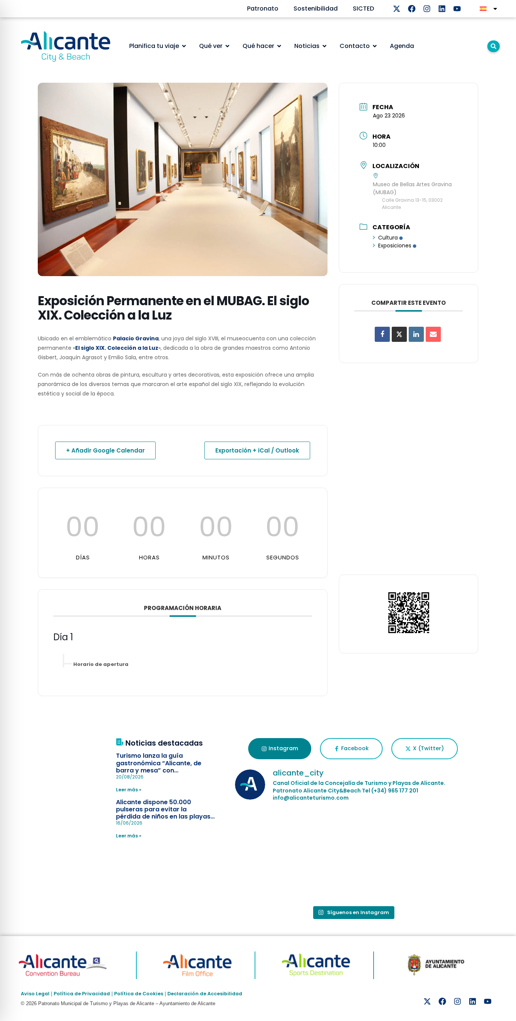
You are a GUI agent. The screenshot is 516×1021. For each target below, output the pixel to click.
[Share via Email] (433, 334)
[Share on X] (399, 334)
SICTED (363, 8)
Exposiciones (394, 245)
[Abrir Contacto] (375, 46)
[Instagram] (426, 8)
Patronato (262, 8)
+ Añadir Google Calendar (105, 450)
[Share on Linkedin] (416, 334)
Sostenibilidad (316, 8)
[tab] (279, 748)
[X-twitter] (396, 8)
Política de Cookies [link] (138, 993)
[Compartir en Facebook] (382, 334)
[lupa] (493, 46)
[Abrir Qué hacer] (279, 46)
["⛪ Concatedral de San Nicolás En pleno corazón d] (273, 832)
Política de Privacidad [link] (82, 993)
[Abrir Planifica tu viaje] (184, 46)
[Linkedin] (442, 8)
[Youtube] (457, 8)
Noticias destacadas (164, 743)
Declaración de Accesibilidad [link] (204, 993)
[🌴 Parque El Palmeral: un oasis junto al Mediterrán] (432, 832)
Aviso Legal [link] (35, 993)
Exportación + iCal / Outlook (257, 450)
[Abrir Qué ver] (227, 46)
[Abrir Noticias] (324, 46)
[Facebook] (411, 8)
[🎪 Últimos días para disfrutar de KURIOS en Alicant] (273, 878)
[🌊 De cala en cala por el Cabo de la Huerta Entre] (353, 832)
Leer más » (128, 789)
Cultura (388, 237)
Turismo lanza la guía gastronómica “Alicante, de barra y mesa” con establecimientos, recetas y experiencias (159, 770)
